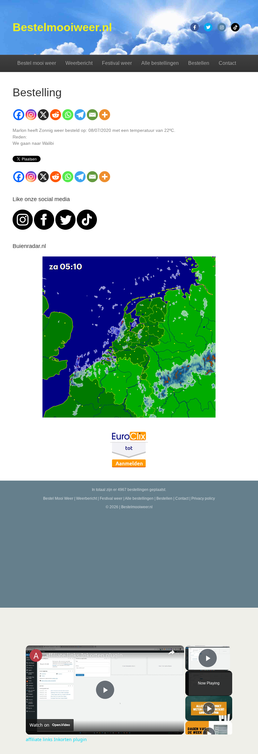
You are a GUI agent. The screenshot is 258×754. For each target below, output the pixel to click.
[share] (171, 652)
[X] (43, 114)
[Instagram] (30, 114)
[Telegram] (80, 114)
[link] (36, 655)
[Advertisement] (129, 557)
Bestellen (198, 63)
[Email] (92, 114)
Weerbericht (79, 63)
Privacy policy (203, 498)
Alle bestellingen (160, 63)
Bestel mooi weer (36, 63)
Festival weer (117, 63)
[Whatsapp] (67, 114)
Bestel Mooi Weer (58, 498)
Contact (227, 63)
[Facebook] (18, 114)
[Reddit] (55, 114)
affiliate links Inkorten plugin (84, 655)
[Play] (209, 708)
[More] (104, 114)
